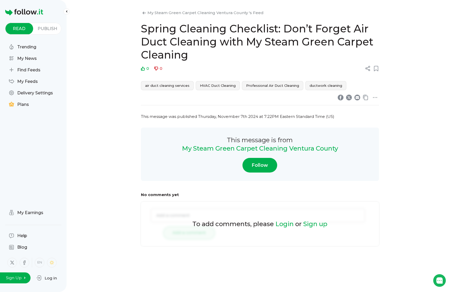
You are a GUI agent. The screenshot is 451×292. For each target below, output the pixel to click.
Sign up (315, 224)
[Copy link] (366, 97)
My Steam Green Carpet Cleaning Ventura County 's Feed (205, 12)
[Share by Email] (357, 97)
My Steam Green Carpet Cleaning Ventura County (260, 148)
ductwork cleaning (326, 85)
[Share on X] (349, 97)
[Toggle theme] (51, 262)
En (39, 262)
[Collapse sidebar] (66, 11)
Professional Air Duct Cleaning (272, 85)
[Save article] (376, 68)
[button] (47, 278)
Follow (260, 165)
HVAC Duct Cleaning (218, 85)
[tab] (19, 29)
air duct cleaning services (167, 85)
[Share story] (368, 68)
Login (284, 224)
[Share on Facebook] (340, 97)
